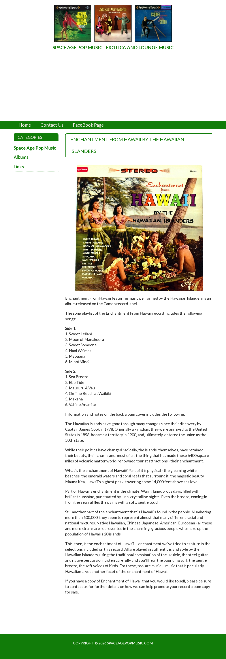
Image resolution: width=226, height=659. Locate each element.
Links (19, 166)
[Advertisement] (113, 85)
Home (25, 125)
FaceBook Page (88, 125)
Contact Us (52, 125)
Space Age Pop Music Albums (35, 152)
